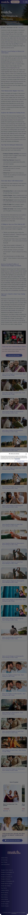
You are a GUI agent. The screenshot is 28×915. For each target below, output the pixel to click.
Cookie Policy (17, 458)
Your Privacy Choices (20, 461)
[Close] (26, 454)
